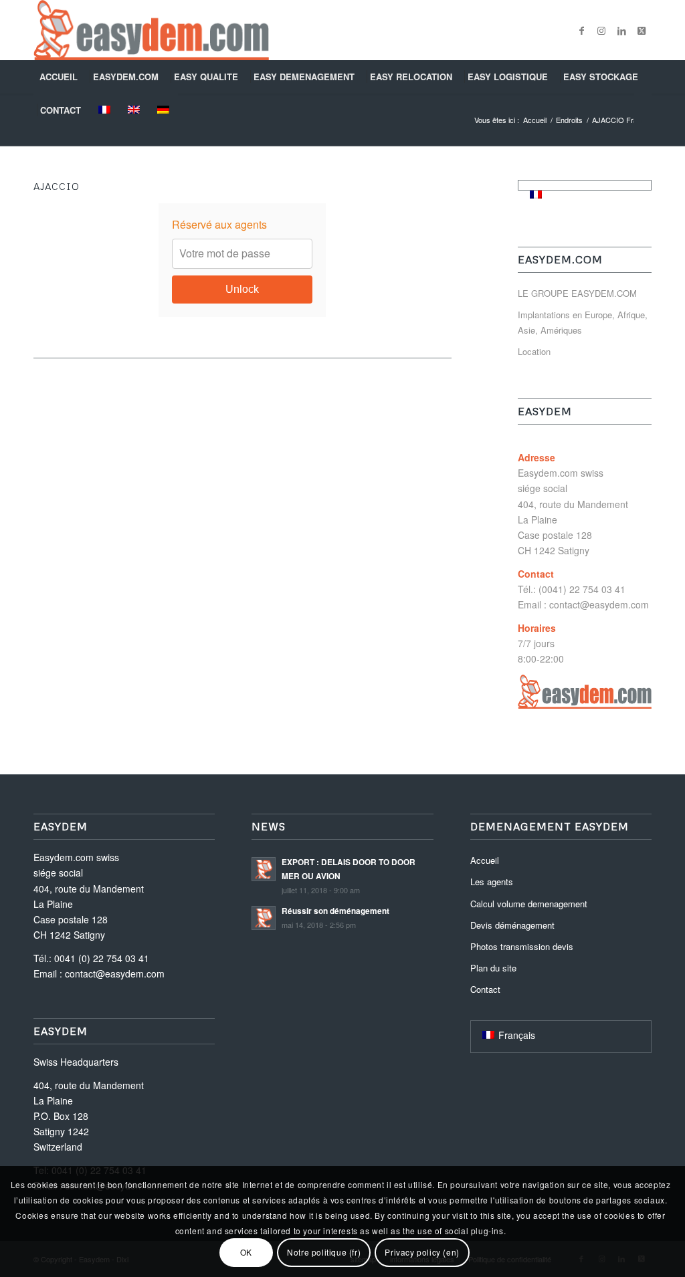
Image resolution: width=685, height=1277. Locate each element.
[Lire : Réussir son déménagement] (264, 918)
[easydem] (151, 30)
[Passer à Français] (536, 194)
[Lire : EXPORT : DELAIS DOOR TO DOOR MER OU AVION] (264, 869)
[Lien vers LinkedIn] (621, 30)
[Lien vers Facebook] (581, 30)
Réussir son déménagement (335, 911)
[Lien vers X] (641, 30)
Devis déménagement (512, 925)
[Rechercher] (643, 110)
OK (246, 1252)
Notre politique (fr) (324, 1252)
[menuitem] (59, 77)
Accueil (484, 860)
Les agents (491, 881)
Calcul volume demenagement (528, 903)
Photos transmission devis (521, 946)
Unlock (242, 289)
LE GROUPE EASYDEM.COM (577, 293)
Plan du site (493, 967)
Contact (485, 989)
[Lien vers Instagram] (601, 30)
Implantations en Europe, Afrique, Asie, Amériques (583, 322)
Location (534, 351)
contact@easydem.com (599, 604)
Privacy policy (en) (422, 1252)
